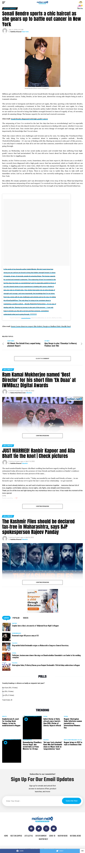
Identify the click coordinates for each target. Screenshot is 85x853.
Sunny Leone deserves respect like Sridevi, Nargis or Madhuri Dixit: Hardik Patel (41, 326)
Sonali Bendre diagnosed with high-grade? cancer (29, 119)
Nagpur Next (43, 839)
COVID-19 (52, 835)
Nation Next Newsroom (18, 393)
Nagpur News (62, 835)
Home (6, 835)
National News (75, 835)
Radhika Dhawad (15, 31)
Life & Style (28, 835)
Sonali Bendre (25, 318)
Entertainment (41, 835)
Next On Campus (16, 835)
